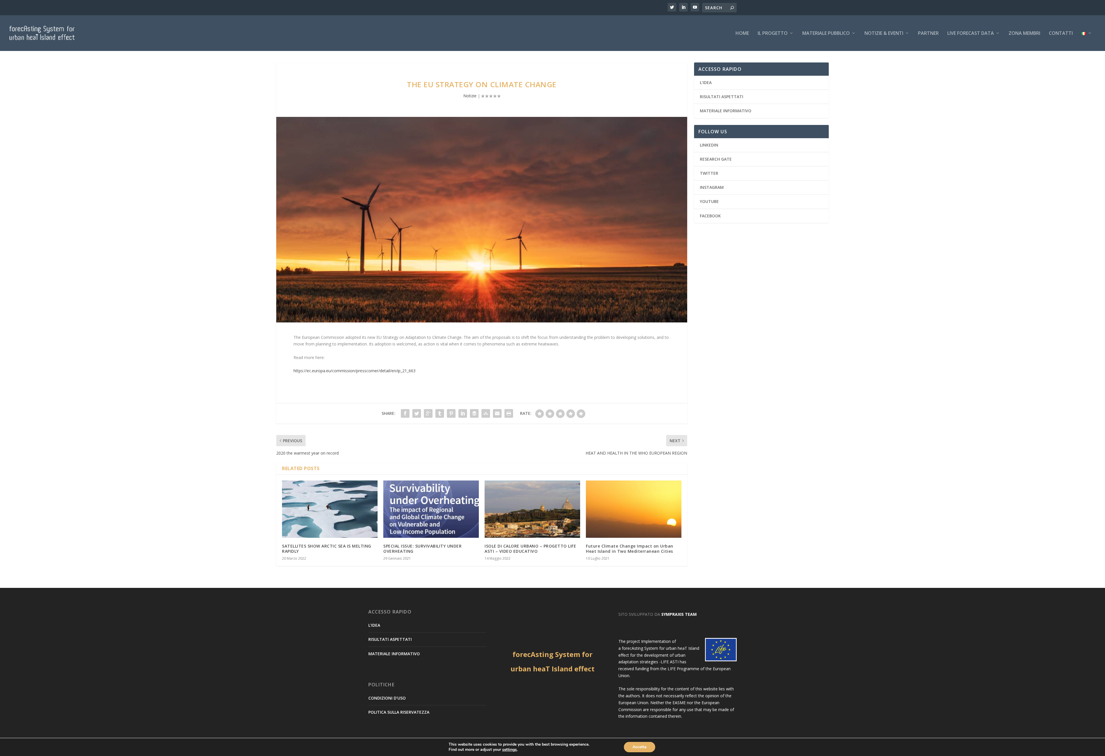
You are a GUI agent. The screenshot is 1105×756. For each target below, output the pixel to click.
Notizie (470, 95)
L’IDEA (706, 82)
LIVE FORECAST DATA (970, 33)
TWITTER (709, 173)
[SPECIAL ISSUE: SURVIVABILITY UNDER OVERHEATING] (431, 509)
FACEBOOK (710, 216)
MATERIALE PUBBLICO (826, 33)
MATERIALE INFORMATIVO (725, 110)
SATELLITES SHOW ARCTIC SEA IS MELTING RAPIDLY (326, 548)
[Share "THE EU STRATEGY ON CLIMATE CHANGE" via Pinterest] (451, 413)
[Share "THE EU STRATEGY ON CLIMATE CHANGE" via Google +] (428, 413)
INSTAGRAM (712, 187)
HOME (742, 33)
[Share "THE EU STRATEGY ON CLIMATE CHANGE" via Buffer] (474, 413)
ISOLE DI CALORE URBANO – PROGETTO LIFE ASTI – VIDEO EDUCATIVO (530, 548)
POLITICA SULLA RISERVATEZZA (398, 712)
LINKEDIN (709, 145)
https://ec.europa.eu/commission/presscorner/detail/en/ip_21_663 (355, 370)
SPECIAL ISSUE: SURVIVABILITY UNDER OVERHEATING (422, 548)
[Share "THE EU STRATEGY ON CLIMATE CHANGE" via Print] (509, 413)
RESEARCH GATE (716, 159)
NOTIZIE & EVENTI (883, 33)
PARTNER (928, 33)
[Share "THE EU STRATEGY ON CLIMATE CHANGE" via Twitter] (416, 413)
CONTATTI (1061, 33)
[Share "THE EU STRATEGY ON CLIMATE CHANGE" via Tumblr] (439, 413)
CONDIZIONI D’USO (387, 698)
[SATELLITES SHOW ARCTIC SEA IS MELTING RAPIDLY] (330, 509)
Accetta (639, 747)
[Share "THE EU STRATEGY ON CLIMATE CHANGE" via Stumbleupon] (485, 413)
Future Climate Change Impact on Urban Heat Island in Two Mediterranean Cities (629, 548)
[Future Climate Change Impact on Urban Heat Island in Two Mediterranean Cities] (633, 509)
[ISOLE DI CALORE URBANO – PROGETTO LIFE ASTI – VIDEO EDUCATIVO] (532, 509)
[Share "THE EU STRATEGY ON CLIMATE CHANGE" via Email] (497, 413)
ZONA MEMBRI (1024, 33)
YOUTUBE (709, 201)
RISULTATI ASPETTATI (721, 96)
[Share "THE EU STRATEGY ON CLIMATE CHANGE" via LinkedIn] (462, 413)
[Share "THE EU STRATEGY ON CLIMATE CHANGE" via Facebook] (405, 413)
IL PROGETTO (773, 33)
